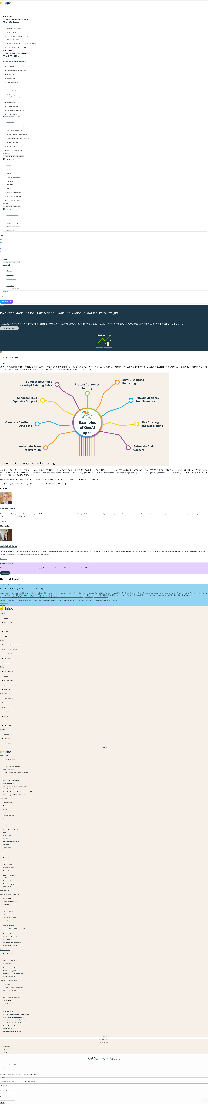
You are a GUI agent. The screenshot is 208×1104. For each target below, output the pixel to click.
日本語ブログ (6, 809)
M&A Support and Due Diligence (11, 990)
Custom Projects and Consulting (13, 116)
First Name (4, 1081)
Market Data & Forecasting (11, 97)
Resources (8, 159)
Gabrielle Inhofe (8, 546)
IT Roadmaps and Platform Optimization (13, 987)
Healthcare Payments (8, 911)
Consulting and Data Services (10, 960)
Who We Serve (11, 22)
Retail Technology (7, 963)
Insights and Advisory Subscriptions (14, 61)
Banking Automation (8, 954)
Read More (3, 521)
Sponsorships (6, 870)
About (6, 264)
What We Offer (11, 56)
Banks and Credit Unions (9, 759)
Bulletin (5, 812)
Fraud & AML (6, 908)
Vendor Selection (7, 1003)
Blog (4, 806)
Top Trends (6, 822)
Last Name (27, 1081)
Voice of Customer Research (10, 1007)
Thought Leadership (8, 1000)
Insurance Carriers (7, 763)
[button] (2, 235)
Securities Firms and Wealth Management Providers (15, 772)
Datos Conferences (7, 858)
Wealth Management (8, 921)
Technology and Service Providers (11, 776)
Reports (5, 825)
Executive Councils (7, 864)
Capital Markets (7, 898)
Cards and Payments (8, 957)
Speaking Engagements (8, 867)
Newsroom (6, 818)
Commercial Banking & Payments (11, 901)
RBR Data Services (5, 950)
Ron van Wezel (7, 508)
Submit (2, 1102)
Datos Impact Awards (8, 802)
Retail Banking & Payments (9, 917)
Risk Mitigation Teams (8, 769)
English (1, 318)
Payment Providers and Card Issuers (11, 766)
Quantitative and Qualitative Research (12, 997)
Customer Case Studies (8, 815)
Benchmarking (6, 984)
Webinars (5, 861)
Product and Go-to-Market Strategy (12, 994)
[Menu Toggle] (0, 12)
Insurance (5, 914)
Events (7, 209)
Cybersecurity (6, 904)
